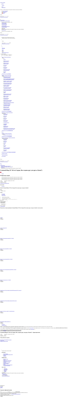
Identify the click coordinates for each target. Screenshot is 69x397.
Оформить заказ (6, 52)
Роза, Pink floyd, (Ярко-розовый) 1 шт (5, 321)
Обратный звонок (4, 24)
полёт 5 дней (3, 195)
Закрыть (1, 387)
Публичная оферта (6, 363)
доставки (4, 330)
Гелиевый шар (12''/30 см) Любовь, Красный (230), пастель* (8, 300)
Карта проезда (4, 373)
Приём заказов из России (7, 361)
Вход (2, 6)
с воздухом (3, 194)
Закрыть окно (2, 340)
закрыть (2, 396)
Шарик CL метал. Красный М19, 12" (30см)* (6, 259)
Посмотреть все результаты (5, 43)
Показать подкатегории (8, 75)
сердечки (3, 186)
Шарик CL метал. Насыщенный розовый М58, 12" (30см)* (8, 269)
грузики (1, 217)
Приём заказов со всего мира (7, 360)
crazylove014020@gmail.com (6, 26)
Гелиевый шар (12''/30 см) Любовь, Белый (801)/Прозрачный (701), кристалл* (10, 290)
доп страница (4, 156)
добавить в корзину (3, 201)
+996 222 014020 (4, 23)
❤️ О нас (3, 13)
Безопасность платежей (7, 362)
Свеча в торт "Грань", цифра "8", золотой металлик (7, 311)
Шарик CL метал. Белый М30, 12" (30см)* (6, 248)
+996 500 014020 (2, 206)
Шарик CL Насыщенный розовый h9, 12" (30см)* (7, 238)
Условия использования (7, 365)
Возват (4, 364)
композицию (32, 329)
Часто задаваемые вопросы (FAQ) (8, 354)
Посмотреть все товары (6, 111)
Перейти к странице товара (4, 341)
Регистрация (3, 7)
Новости (5, 355)
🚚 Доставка (3, 12)
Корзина (3, 52)
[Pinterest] (0, 172)
